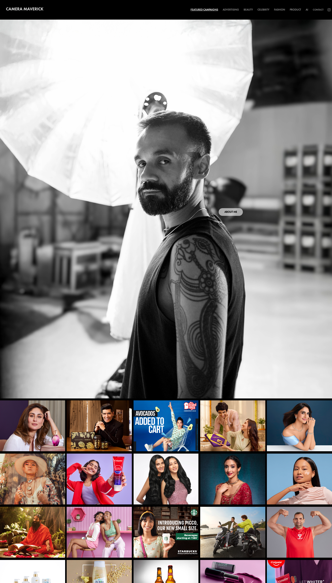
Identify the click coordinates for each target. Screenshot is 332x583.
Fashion (279, 9)
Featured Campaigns (204, 9)
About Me (230, 212)
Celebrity (263, 9)
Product (295, 9)
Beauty (248, 9)
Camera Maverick (24, 9)
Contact (318, 9)
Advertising (231, 9)
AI (307, 9)
